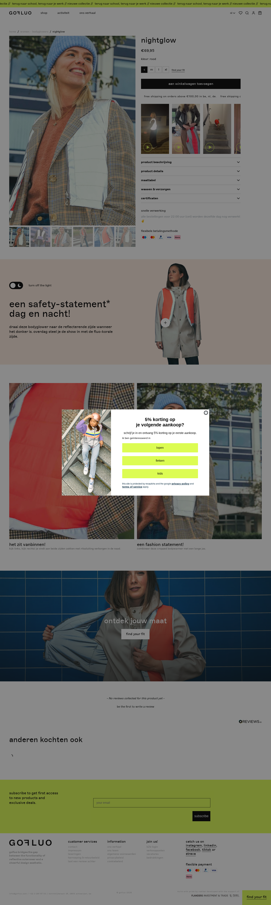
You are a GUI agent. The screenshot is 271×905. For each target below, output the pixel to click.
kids (160, 473)
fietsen (160, 460)
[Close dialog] (206, 413)
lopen (160, 447)
